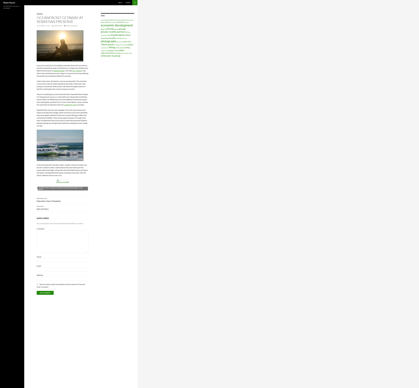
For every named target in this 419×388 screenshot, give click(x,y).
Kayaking (116, 34)
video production (107, 53)
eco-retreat (77, 71)
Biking (102, 22)
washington (118, 53)
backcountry (130, 20)
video (121, 50)
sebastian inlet (105, 47)
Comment (41, 229)
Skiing (112, 47)
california (108, 22)
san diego (117, 45)
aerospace (110, 20)
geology (116, 29)
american (118, 20)
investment (104, 35)
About (120, 2)
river (129, 41)
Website (40, 275)
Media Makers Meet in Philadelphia (49, 200)
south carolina (119, 48)
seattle (130, 44)
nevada (112, 38)
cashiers (114, 22)
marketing (104, 38)
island (109, 35)
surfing (127, 47)
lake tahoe (126, 35)
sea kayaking (123, 45)
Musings (40, 14)
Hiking (128, 32)
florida (110, 28)
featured (104, 29)
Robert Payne (9, 2)
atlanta (123, 20)
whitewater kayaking (110, 55)
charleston (120, 22)
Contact (128, 2)
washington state (127, 53)
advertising (104, 20)
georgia (122, 29)
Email (39, 266)
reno (125, 41)
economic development (117, 25)
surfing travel (104, 50)
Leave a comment (72, 26)
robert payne (107, 44)
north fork (119, 38)
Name (39, 257)
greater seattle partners (113, 31)
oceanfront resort (70, 105)
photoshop (119, 41)
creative (127, 22)
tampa (110, 50)
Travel (116, 50)
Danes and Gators (43, 208)
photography (108, 41)
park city (124, 38)
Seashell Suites (59, 71)
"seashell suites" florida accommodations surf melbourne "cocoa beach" (61, 188)
